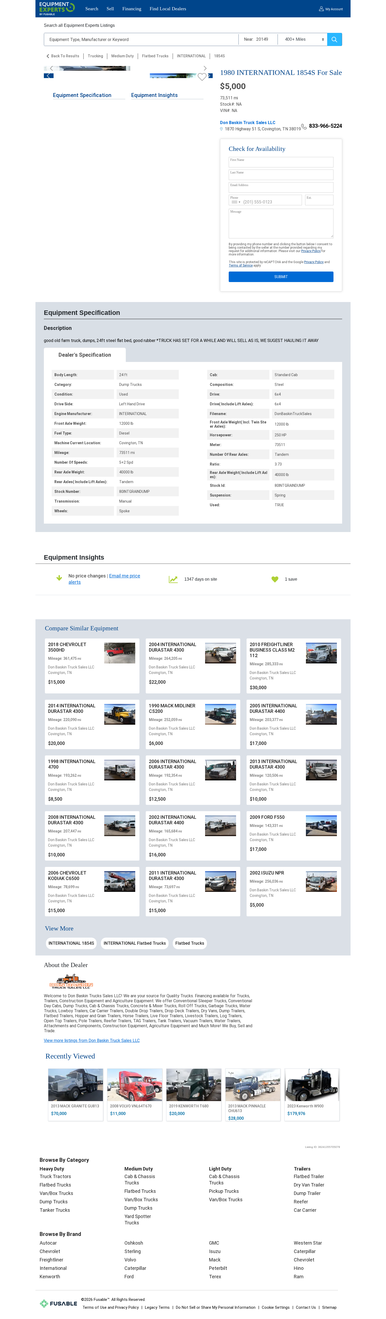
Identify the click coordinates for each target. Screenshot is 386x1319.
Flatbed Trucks (155, 56)
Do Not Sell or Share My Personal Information (215, 1307)
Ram (299, 1276)
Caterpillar (135, 1268)
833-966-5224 (325, 126)
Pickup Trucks (224, 1191)
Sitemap (329, 1307)
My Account (334, 9)
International (53, 1268)
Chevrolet (50, 1251)
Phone (234, 198)
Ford (129, 1276)
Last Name (237, 172)
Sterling (132, 1251)
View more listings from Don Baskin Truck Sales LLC (92, 1040)
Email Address (239, 185)
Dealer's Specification (85, 355)
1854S (219, 56)
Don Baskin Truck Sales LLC (247, 122)
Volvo (130, 1259)
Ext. (309, 198)
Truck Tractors (55, 1176)
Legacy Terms (157, 1307)
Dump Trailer (307, 1193)
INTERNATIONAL (191, 56)
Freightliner (51, 1259)
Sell (110, 8)
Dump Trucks (54, 1201)
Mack (215, 1259)
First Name (237, 160)
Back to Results (65, 56)
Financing (131, 8)
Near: (248, 39)
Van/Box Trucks (56, 1193)
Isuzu (215, 1251)
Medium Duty (122, 56)
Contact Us (306, 1307)
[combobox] (236, 202)
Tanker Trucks (55, 1210)
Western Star (308, 1243)
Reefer (301, 1201)
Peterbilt (218, 1268)
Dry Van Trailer (309, 1185)
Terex (215, 1276)
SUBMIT (281, 277)
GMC (214, 1243)
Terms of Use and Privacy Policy (110, 1307)
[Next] (203, 68)
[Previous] (53, 68)
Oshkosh (133, 1243)
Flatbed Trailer (309, 1176)
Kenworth (50, 1276)
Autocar (48, 1243)
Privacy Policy (311, 251)
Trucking (95, 56)
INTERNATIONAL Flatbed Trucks (135, 943)
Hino (299, 1268)
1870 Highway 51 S (242, 128)
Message (235, 211)
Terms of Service (241, 265)
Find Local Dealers (168, 8)
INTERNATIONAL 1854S (71, 943)
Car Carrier (305, 1210)
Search (91, 8)
